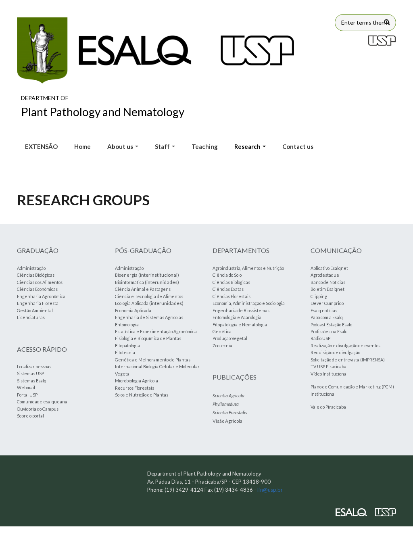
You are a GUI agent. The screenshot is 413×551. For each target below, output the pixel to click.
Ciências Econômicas (37, 289)
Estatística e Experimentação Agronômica (156, 331)
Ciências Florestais (231, 296)
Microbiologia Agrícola (136, 380)
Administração (31, 268)
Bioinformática (129, 282)
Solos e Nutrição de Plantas (141, 394)
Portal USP (27, 394)
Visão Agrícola (227, 421)
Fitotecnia (125, 352)
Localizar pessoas (34, 366)
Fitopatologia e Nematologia (240, 324)
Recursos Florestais (134, 387)
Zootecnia (222, 345)
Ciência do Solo (227, 275)
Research (248, 146)
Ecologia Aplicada (131, 303)
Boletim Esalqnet (327, 289)
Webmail (26, 387)
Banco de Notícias (328, 282)
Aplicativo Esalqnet (329, 268)
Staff (163, 146)
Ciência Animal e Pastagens (143, 289)
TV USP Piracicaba (328, 366)
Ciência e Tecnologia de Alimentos (149, 296)
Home (82, 146)
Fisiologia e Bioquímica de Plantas (148, 338)
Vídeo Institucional (329, 373)
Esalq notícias (324, 310)
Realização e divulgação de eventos (345, 345)
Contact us (297, 146)
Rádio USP (320, 338)
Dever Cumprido (327, 303)
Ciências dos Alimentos (40, 282)
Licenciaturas (31, 317)
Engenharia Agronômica (41, 296)
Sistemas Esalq (31, 380)
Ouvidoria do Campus (37, 408)
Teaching (205, 146)
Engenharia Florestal (38, 303)
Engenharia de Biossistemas (241, 310)
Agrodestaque (325, 275)
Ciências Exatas (228, 289)
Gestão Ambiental (35, 310)
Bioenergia (126, 275)
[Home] (155, 50)
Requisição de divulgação (335, 352)
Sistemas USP (30, 373)
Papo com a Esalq (327, 317)
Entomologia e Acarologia (237, 317)
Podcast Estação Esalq (332, 324)
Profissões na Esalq (329, 331)
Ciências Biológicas (35, 275)
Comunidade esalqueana (42, 401)
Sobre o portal (30, 415)
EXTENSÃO (41, 146)
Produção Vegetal (230, 338)
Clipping (319, 296)
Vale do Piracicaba (328, 406)
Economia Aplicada (133, 310)
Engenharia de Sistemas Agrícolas (149, 317)
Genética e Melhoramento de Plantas (152, 359)
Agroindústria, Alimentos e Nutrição (248, 268)
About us (120, 146)
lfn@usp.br (270, 489)
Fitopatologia (127, 345)
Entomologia (127, 324)
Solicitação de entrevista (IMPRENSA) (348, 359)
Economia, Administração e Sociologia (249, 303)
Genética (222, 331)
